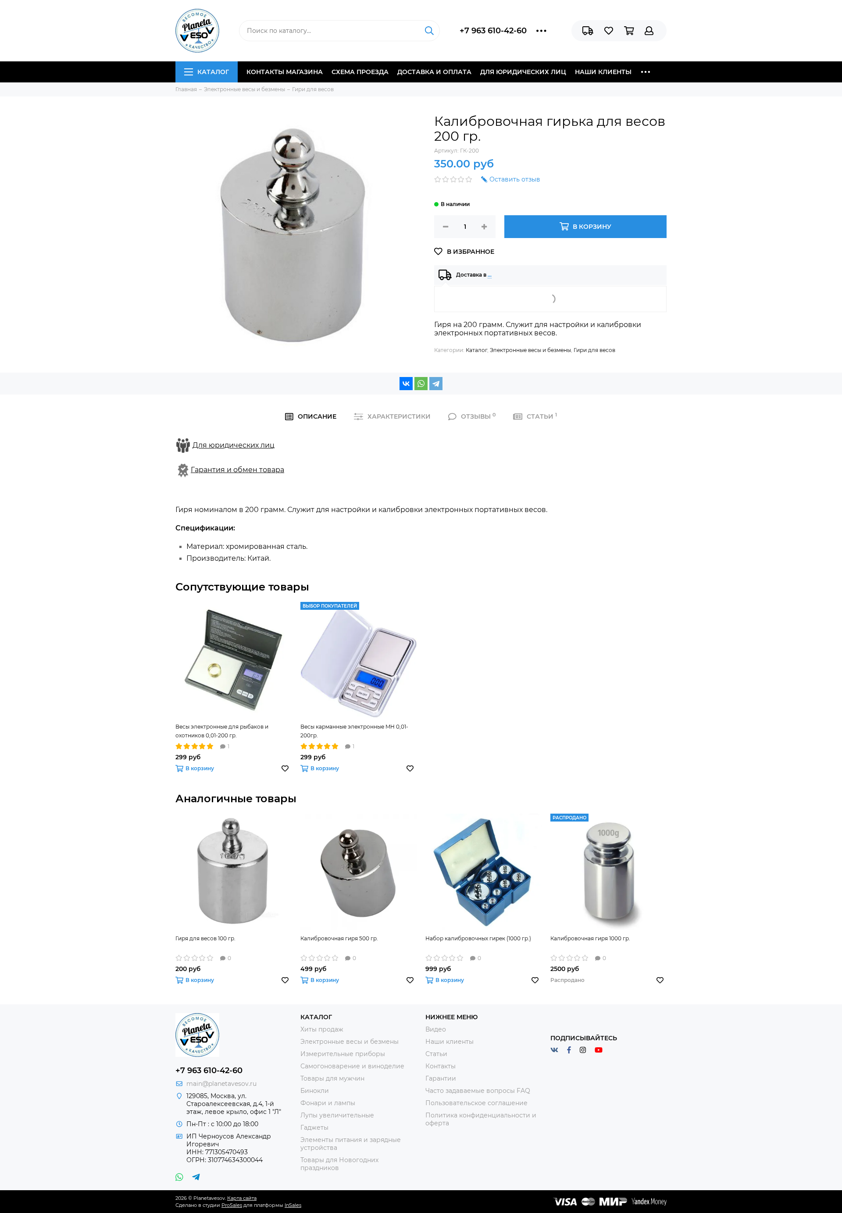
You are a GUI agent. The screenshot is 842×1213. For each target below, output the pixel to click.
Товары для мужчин (332, 1078)
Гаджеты (314, 1127)
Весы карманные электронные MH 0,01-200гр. (354, 731)
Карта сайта (242, 1198)
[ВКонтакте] (406, 383)
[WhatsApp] (421, 383)
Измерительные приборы (342, 1054)
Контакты (440, 1066)
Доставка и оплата (434, 72)
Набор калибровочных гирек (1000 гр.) (478, 938)
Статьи (436, 1054)
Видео (435, 1029)
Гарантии (440, 1078)
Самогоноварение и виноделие (352, 1066)
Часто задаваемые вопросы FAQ (477, 1091)
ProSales (231, 1205)
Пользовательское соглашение (476, 1103)
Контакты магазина (284, 72)
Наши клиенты (603, 72)
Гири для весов (594, 350)
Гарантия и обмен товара (237, 470)
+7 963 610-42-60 (493, 31)
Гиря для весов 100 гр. (205, 938)
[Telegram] (435, 383)
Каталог (213, 72)
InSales (293, 1205)
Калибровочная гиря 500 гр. (339, 938)
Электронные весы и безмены (530, 350)
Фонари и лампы (327, 1103)
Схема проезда (360, 72)
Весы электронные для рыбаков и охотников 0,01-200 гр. (221, 731)
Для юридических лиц (523, 72)
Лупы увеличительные (337, 1115)
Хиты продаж (321, 1029)
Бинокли (314, 1091)
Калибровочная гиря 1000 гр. (590, 938)
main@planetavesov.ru (221, 1084)
